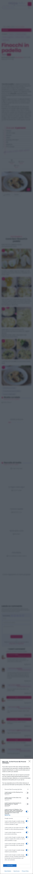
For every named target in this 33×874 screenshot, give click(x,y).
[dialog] (16, 816)
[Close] (30, 761)
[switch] (27, 793)
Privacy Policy (25, 871)
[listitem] (16, 789)
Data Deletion (8, 871)
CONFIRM (10, 865)
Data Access (16, 871)
